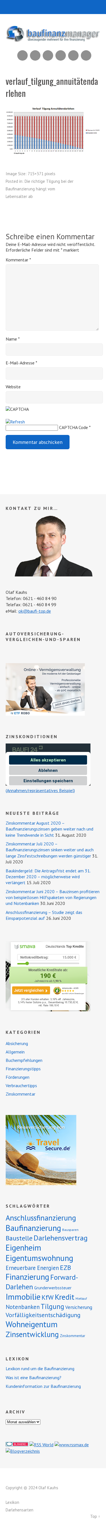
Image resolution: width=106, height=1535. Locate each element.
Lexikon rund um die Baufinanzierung (40, 1368)
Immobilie (23, 1296)
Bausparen (70, 1230)
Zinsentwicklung (32, 1334)
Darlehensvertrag (61, 1237)
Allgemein (15, 1052)
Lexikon (12, 1502)
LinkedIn (48, 55)
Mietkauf (81, 1299)
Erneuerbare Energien (32, 1268)
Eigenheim (23, 1247)
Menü (53, 7)
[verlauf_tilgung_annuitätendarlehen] (53, 153)
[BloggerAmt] (23, 1451)
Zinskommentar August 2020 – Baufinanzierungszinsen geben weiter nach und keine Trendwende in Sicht (49, 829)
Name (13, 339)
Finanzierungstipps (23, 1068)
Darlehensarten (19, 1510)
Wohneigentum (32, 1324)
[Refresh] (15, 422)
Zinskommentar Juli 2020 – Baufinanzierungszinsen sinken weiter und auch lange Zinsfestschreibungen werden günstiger (50, 850)
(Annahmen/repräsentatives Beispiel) (40, 790)
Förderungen (17, 1077)
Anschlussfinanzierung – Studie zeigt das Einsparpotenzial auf (44, 915)
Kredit (64, 1297)
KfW (48, 1297)
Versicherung (78, 1307)
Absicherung (17, 1043)
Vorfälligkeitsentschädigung (43, 1315)
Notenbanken (23, 1307)
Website (13, 386)
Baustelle (19, 1238)
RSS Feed (22, 55)
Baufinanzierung (33, 1227)
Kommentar (18, 260)
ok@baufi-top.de (34, 611)
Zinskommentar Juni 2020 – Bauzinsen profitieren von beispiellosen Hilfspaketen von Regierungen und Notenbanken (52, 897)
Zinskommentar (20, 1094)
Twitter (86, 55)
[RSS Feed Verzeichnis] (41, 1444)
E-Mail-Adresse (21, 363)
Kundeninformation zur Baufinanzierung (43, 1386)
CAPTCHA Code (73, 427)
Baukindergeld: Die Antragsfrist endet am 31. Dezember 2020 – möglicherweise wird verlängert (48, 877)
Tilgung (52, 1306)
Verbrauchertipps (21, 1085)
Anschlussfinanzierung (41, 1217)
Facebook (73, 55)
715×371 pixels (41, 173)
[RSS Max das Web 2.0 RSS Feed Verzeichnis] (72, 1444)
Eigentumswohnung (39, 1258)
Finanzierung (27, 1277)
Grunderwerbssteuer (53, 1287)
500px (60, 55)
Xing (35, 55)
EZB (65, 1267)
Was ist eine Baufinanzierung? (33, 1377)
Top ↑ (95, 1516)
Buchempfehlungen (24, 1060)
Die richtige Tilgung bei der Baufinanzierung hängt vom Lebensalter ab (39, 189)
